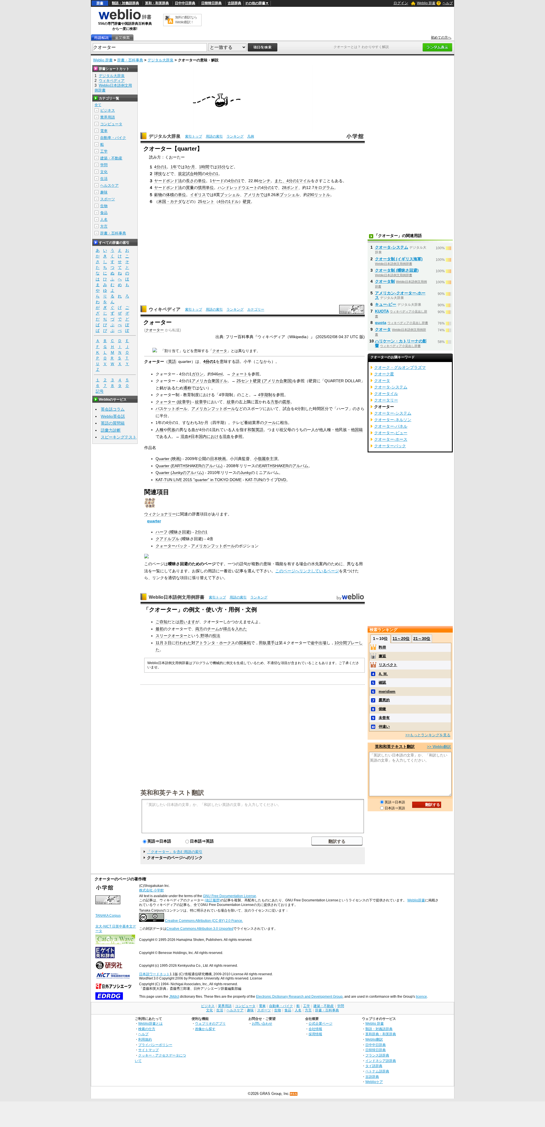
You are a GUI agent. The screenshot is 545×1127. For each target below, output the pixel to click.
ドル (235, 201)
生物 (104, 206)
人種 (160, 429)
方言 (104, 226)
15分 (221, 167)
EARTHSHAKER (273, 465)
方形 (274, 402)
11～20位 (401, 638)
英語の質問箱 (113, 423)
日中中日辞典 (185, 3)
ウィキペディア (165, 309)
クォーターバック (171, 546)
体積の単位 (176, 194)
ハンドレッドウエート (237, 187)
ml (220, 374)
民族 (171, 429)
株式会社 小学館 (151, 890)
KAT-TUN (253, 479)
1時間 (204, 167)
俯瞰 (382, 709)
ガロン (198, 374)
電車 (104, 131)
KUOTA (382, 311)
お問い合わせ (262, 1023)
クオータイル (386, 393)
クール (270, 422)
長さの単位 (196, 180)
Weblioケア (374, 1082)
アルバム (300, 465)
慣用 (202, 187)
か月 (191, 167)
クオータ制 (385, 281)
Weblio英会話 (113, 416)
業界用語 (107, 117)
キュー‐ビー (385, 304)
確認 (382, 682)
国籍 (359, 429)
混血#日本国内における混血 (205, 436)
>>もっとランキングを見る (427, 735)
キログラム (324, 187)
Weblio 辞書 (426, 3)
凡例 (250, 136)
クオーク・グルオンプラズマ (400, 367)
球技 (158, 173)
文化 (104, 172)
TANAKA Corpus (108, 916)
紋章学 (201, 402)
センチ (265, 180)
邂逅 (382, 656)
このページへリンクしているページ (307, 571)
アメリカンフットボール (213, 408)
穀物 (158, 194)
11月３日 (163, 643)
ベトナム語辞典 (377, 1071)
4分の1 (160, 167)
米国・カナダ (170, 201)
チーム (213, 629)
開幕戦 (245, 643)
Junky (245, 472)
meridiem (387, 691)
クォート (240, 374)
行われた (183, 643)
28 (284, 187)
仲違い (384, 726)
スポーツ (107, 199)
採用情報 (315, 1034)
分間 (343, 643)
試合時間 (194, 173)
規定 (182, 173)
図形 (286, 402)
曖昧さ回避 (180, 532)
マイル (305, 180)
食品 (104, 213)
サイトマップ (148, 1050)
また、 (280, 180)
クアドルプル (167, 539)
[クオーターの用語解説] (101, 38)
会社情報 (315, 1029)
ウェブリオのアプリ (210, 1023)
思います (187, 621)
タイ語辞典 (373, 1066)
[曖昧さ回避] (154, 351)
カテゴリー (255, 309)
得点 (227, 629)
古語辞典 (234, 3)
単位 (210, 187)
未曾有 (384, 718)
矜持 (382, 647)
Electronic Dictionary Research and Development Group (299, 997)
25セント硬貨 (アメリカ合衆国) (264, 381)
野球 (204, 635)
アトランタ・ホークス (215, 643)
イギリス (198, 194)
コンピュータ (111, 124)
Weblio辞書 (416, 900)
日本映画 (218, 458)
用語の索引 (214, 136)
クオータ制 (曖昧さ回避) (397, 270)
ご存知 (161, 621)
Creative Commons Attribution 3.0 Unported (199, 929)
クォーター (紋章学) (173, 402)
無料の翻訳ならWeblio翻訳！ (186, 19)
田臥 (263, 643)
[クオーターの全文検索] (122, 38)
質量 (190, 187)
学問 (104, 165)
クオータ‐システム (391, 247)
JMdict (174, 997)
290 (310, 194)
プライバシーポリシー (155, 1045)
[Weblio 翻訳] (168, 20)
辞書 (100, 3)
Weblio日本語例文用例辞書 (176, 597)
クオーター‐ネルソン (392, 419)
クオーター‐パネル (390, 426)
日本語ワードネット (154, 974)
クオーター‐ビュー (390, 433)
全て (98, 105)
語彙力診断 (111, 430)
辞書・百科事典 (130, 60)
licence (421, 997)
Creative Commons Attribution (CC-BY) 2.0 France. (204, 921)
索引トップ (193, 136)
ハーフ (161, 532)
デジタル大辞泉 (160, 60)
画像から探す (205, 1029)
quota (380, 322)
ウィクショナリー (160, 514)
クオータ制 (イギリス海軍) (399, 259)
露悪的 (384, 700)
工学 (104, 151)
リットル (322, 194)
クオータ (219, 351)
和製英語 (255, 429)
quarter (154, 521)
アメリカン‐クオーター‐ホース (400, 295)
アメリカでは (256, 194)
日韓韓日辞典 (211, 3)
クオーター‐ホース (390, 439)
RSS (293, 1093)
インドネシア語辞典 (380, 1060)
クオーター (154, 330)
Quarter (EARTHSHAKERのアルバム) (189, 465)
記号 (100, 391)
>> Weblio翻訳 (439, 747)
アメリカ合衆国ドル (209, 381)
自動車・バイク (113, 138)
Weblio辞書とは (150, 1023)
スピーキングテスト (119, 437)
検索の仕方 (146, 1029)
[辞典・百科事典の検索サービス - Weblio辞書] (125, 18)
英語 (172, 361)
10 (336, 643)
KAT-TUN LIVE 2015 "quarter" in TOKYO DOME (199, 479)
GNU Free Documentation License (229, 896)
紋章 (231, 402)
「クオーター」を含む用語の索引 (174, 852)
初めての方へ (441, 37)
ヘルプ (448, 3)
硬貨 (247, 201)
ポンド (292, 187)
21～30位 (421, 638)
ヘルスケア (109, 185)
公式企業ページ (320, 1023)
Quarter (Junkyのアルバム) (180, 472)
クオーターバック (390, 446)
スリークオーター (171, 635)
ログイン (400, 3)
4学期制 (265, 394)
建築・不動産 (111, 158)
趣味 (104, 192)
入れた (241, 629)
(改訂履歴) (213, 900)
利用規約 (145, 1039)
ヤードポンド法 (168, 180)
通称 (187, 388)
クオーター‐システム (392, 413)
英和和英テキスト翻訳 (172, 792)
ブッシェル (230, 194)
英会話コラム (113, 409)
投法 (216, 635)
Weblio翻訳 (374, 1039)
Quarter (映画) (168, 458)
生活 (104, 178)
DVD (282, 479)
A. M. (383, 674)
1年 (174, 167)
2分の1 (201, 532)
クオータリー (386, 400)
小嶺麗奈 (262, 458)
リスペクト (388, 665)
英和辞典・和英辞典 (380, 1034)
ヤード (218, 180)
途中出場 (318, 643)
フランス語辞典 (377, 1055)
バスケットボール (171, 408)
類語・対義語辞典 (125, 3)
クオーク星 (384, 374)
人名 (104, 219)
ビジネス (107, 110)
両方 (199, 629)
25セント (206, 201)
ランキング (235, 136)
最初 (160, 629)
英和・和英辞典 (157, 3)
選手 (271, 643)
